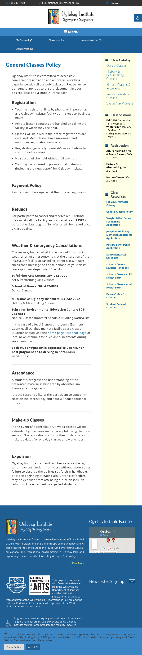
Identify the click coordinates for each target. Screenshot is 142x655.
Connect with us (89, 40)
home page (56, 333)
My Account (22, 40)
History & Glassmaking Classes (115, 75)
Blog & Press (22, 48)
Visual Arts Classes (119, 104)
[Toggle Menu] (71, 32)
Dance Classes (116, 65)
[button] (138, 18)
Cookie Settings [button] (14, 647)
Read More (78, 563)
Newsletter (55, 40)
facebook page (75, 333)
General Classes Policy (33, 65)
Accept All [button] (33, 647)
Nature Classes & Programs (118, 86)
